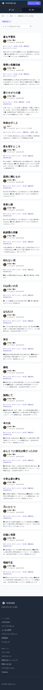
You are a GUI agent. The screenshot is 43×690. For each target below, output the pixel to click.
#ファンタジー (7, 46)
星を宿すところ (11, 146)
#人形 (20, 46)
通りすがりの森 (11, 92)
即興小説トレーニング (10, 660)
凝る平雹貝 (9, 36)
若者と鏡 (8, 204)
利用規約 (5, 638)
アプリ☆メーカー (8, 668)
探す (11, 16)
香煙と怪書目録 (11, 64)
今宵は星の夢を (11, 478)
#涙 (36, 132)
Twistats (5, 672)
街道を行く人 (10, 122)
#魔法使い (27, 46)
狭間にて (8, 395)
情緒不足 (8, 562)
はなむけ (8, 311)
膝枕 (5, 367)
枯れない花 (9, 260)
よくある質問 (6, 630)
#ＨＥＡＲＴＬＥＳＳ (10, 48)
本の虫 (6, 423)
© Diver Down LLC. (9, 684)
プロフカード (6, 656)
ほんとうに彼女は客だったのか (20, 450)
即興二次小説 (6, 664)
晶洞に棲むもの (11, 176)
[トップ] (3, 16)
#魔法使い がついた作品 (25, 16)
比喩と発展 (9, 534)
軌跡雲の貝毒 (10, 232)
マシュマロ (6, 652)
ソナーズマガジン (8, 626)
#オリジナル (7, 132)
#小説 (15, 46)
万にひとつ (9, 506)
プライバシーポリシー (10, 634)
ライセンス (6, 642)
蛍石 (5, 339)
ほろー (9, 126)
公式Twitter (6, 622)
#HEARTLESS (7, 104)
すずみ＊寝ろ (11, 40)
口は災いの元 (10, 285)
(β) (11, 3)
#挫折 (32, 132)
